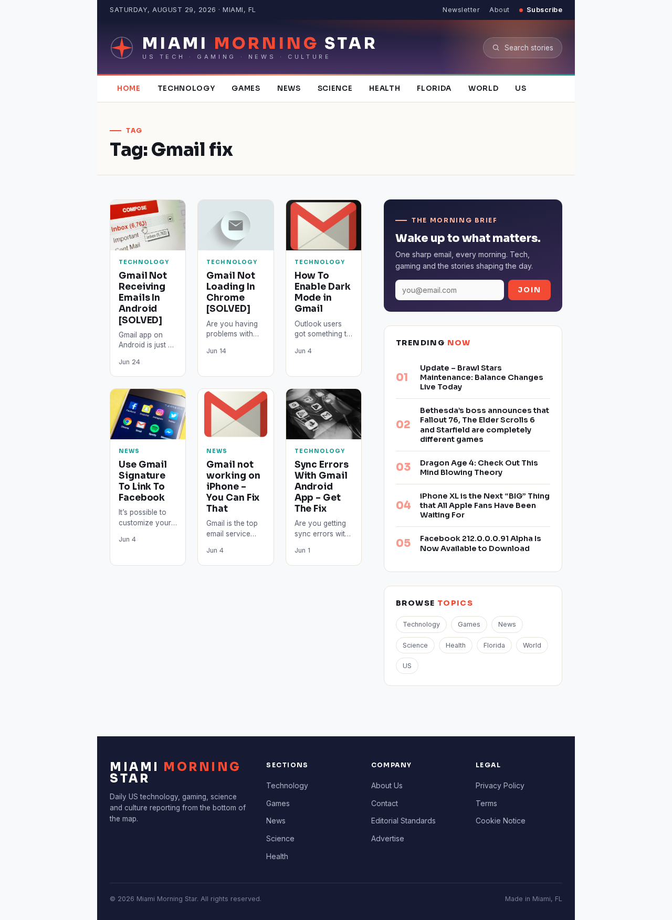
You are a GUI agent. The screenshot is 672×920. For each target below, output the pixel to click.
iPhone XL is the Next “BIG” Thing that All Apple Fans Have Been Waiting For (485, 505)
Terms (486, 803)
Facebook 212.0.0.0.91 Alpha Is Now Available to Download (480, 543)
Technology (186, 88)
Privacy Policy (500, 785)
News (289, 88)
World (483, 88)
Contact (384, 803)
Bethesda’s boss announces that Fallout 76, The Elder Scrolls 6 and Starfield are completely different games (484, 424)
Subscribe (545, 10)
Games (246, 88)
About (499, 10)
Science (335, 88)
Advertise (387, 838)
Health (384, 88)
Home (129, 88)
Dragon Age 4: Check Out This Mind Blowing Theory (479, 467)
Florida (434, 88)
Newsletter (461, 10)
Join (529, 289)
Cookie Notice (501, 820)
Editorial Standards (403, 820)
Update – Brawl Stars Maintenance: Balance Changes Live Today (481, 377)
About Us (387, 785)
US (520, 88)
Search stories (529, 48)
